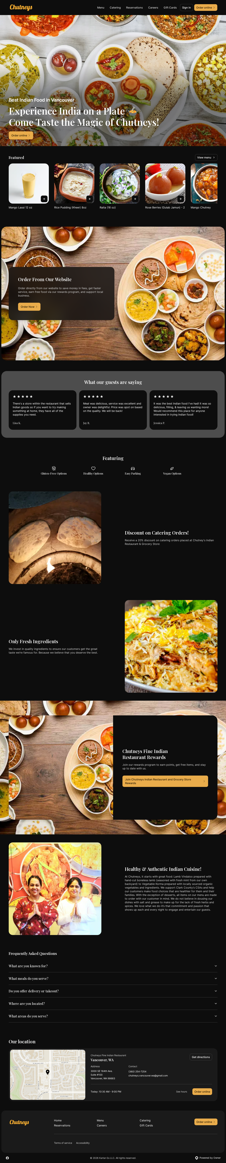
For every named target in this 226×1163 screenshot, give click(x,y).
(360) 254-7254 (137, 1071)
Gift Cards (170, 7)
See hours (181, 1091)
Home (58, 1120)
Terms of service (63, 1142)
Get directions (201, 1057)
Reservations (134, 7)
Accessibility (83, 1142)
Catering (115, 7)
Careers (153, 7)
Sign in (186, 7)
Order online (202, 1091)
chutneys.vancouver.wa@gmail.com (148, 1075)
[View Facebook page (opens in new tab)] (7, 1158)
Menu (100, 7)
